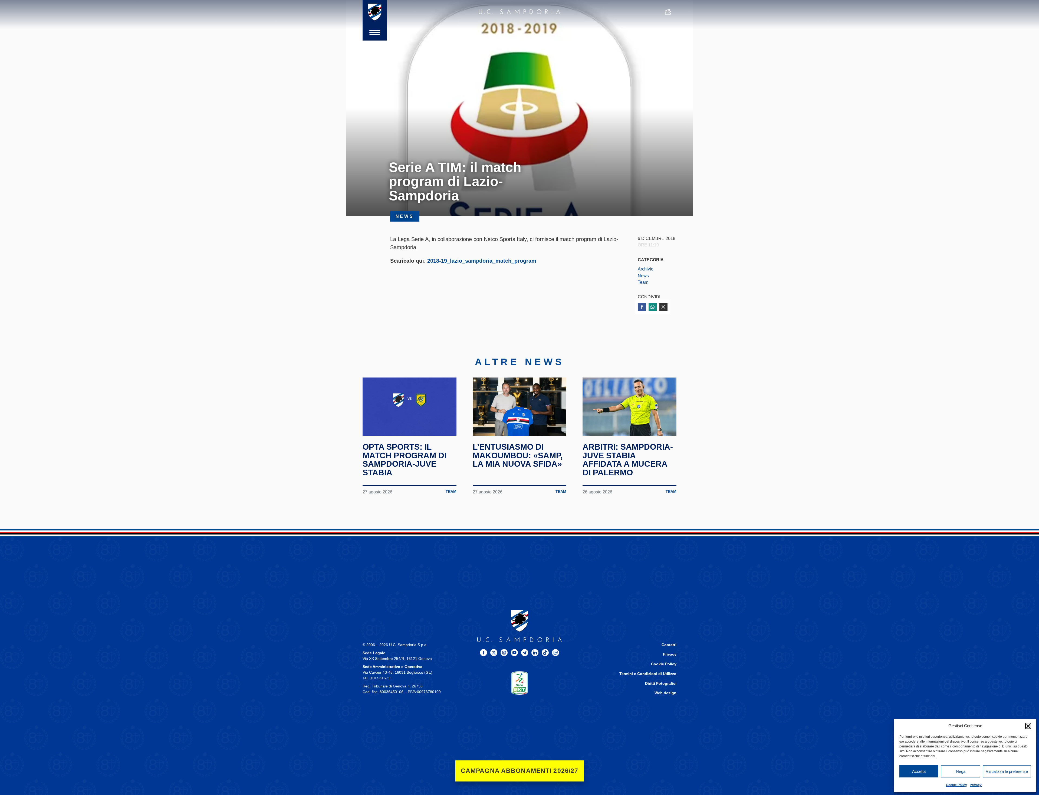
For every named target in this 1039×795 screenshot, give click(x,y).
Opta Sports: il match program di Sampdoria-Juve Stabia (404, 459)
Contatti (669, 645)
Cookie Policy (956, 785)
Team (643, 282)
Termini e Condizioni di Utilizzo (647, 674)
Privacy (976, 785)
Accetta (919, 771)
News (643, 275)
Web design (665, 693)
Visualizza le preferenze (1007, 771)
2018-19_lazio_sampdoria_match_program (481, 261)
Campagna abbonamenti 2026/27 (519, 770)
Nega (960, 771)
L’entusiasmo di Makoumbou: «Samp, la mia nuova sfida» (518, 455)
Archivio (645, 268)
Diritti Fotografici (660, 684)
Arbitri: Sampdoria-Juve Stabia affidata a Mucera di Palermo (628, 459)
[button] (1028, 726)
